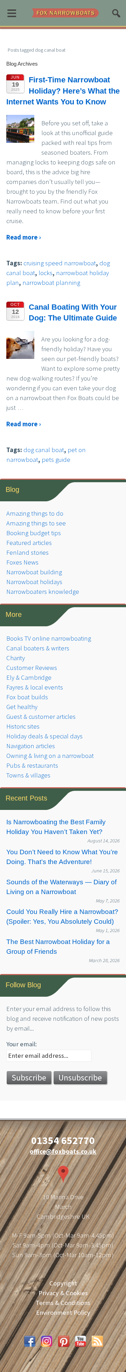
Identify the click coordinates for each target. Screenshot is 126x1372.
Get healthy (21, 707)
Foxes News (22, 562)
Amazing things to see (36, 523)
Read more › (23, 237)
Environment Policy (63, 1312)
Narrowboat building (34, 572)
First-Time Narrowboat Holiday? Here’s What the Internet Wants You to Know (63, 90)
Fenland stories (27, 552)
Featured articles (29, 543)
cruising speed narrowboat (59, 263)
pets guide (56, 460)
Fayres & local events (34, 687)
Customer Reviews (31, 668)
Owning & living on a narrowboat (50, 756)
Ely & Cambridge (28, 677)
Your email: (21, 1044)
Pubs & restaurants (32, 765)
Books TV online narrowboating (48, 638)
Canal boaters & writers (37, 648)
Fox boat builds (27, 697)
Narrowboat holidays (34, 582)
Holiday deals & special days (44, 736)
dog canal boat (43, 450)
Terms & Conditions (63, 1303)
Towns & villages (28, 775)
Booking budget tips (33, 533)
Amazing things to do (34, 513)
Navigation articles (30, 746)
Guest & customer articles (41, 717)
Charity (15, 658)
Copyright (63, 1283)
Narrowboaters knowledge (42, 592)
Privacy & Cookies (63, 1293)
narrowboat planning (51, 283)
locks (45, 273)
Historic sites (23, 726)
